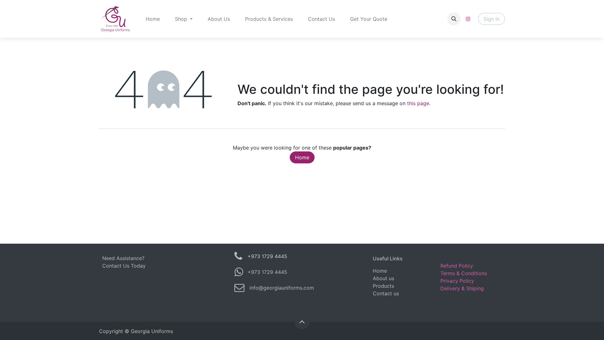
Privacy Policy (457, 281)
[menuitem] (152, 19)
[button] (454, 19)
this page (418, 103)
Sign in (492, 19)
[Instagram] (468, 19)
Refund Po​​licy (456, 266)
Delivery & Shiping (462, 288)
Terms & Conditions (463, 273)
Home (302, 157)
